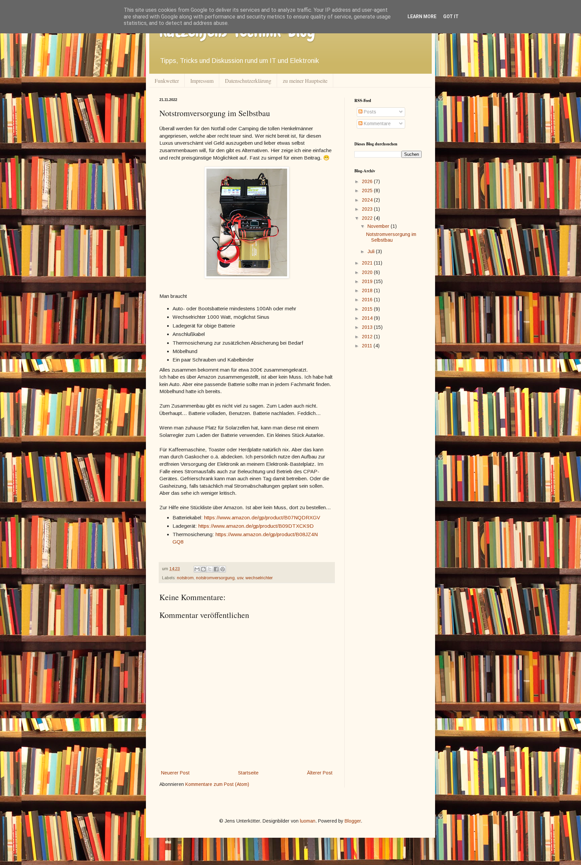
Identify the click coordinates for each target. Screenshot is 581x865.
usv (240, 578)
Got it (451, 16)
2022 (368, 218)
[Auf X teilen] (209, 569)
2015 (368, 309)
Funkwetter (167, 80)
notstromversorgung (215, 578)
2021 (368, 263)
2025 (368, 190)
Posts (369, 111)
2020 (368, 272)
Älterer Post (320, 772)
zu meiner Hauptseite (305, 80)
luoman (307, 821)
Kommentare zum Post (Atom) (217, 784)
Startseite (248, 772)
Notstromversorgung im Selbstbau (391, 237)
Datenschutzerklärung (248, 80)
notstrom (185, 578)
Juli (371, 251)
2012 (368, 336)
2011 (368, 345)
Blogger (353, 821)
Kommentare (376, 123)
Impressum (202, 80)
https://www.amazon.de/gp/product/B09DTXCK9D (256, 526)
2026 (368, 181)
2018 (368, 290)
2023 (368, 209)
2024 (368, 200)
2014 (368, 318)
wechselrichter (259, 578)
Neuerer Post (175, 772)
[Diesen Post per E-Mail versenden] (197, 569)
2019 (368, 281)
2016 (368, 299)
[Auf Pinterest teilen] (222, 569)
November (379, 226)
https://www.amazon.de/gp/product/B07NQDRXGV (262, 517)
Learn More (422, 16)
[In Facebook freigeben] (216, 569)
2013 (368, 327)
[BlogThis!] (203, 569)
